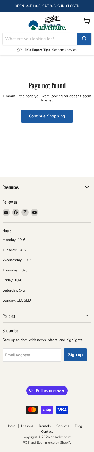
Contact (47, 431)
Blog (78, 426)
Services (62, 426)
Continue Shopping (47, 116)
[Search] (84, 39)
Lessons (27, 426)
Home (10, 426)
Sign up (75, 355)
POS (26, 442)
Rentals (45, 426)
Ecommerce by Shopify (54, 442)
